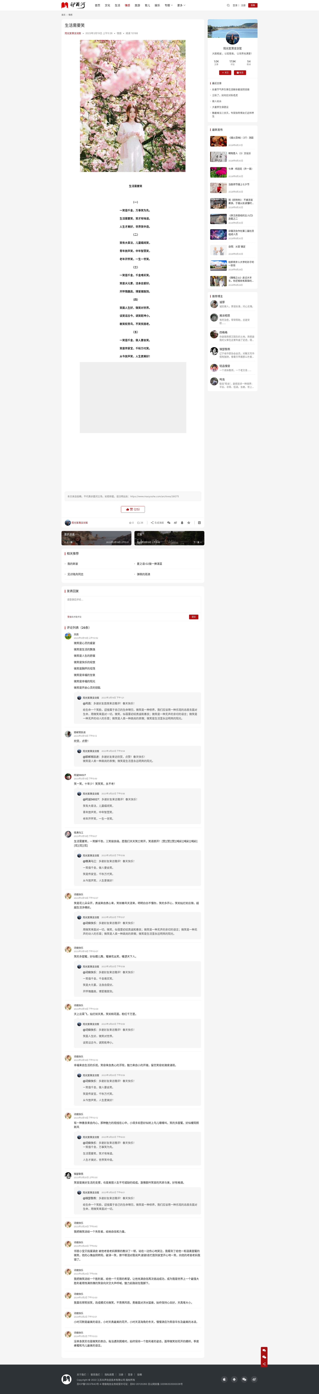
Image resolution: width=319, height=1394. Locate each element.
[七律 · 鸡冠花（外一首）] (218, 172)
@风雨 (87, 703)
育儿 (147, 5)
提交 (194, 617)
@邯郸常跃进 (91, 756)
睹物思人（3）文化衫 (239, 153)
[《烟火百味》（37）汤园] (218, 141)
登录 (235, 5)
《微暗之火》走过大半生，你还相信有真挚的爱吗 (241, 280)
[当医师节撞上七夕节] (218, 188)
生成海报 (159, 522)
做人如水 (216, 101)
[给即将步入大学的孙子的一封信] (218, 265)
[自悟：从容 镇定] (218, 250)
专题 (167, 5)
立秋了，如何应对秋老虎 (225, 95)
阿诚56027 (80, 775)
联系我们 (95, 1374)
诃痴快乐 (78, 894)
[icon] (224, 1379)
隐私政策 (109, 1374)
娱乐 (157, 5)
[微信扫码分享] (169, 523)
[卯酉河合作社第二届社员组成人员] (218, 234)
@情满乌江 (89, 861)
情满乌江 (78, 832)
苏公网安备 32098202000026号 (165, 1384)
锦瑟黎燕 (78, 1173)
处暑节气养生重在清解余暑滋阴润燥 (230, 89)
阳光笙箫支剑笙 (73, 33)
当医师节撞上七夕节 (238, 184)
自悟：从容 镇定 (236, 246)
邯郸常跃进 (80, 732)
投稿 (253, 5)
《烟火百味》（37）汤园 (240, 137)
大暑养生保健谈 (220, 107)
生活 (117, 5)
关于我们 (81, 1374)
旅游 (137, 5)
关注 (227, 72)
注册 (243, 5)
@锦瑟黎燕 (89, 1198)
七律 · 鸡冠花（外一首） (241, 168)
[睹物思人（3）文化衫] (218, 157)
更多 (180, 5)
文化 (107, 5)
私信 (241, 72)
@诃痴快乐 (89, 923)
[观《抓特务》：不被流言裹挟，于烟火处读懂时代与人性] (218, 203)
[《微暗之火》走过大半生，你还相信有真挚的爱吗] (218, 281)
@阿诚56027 (91, 799)
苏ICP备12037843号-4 (89, 1384)
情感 (127, 5)
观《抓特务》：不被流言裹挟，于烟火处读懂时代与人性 (241, 203)
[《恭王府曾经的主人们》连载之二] (218, 219)
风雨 (76, 634)
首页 (97, 5)
